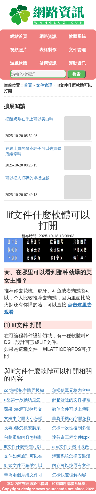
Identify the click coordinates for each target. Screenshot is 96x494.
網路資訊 (48, 36)
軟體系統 (77, 36)
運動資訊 (77, 63)
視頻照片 (18, 49)
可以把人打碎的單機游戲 (27, 178)
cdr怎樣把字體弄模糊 (24, 390)
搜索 (77, 74)
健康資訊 (48, 63)
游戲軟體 (18, 63)
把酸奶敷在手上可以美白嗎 (29, 119)
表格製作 (48, 49)
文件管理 (77, 49)
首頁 (28, 85)
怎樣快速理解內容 (69, 474)
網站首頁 (18, 36)
